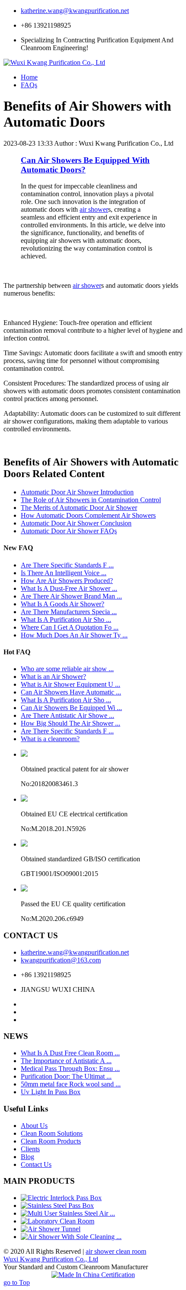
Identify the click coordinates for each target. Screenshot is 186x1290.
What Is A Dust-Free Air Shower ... (69, 588)
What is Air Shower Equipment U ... (70, 684)
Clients (30, 1149)
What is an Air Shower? (53, 676)
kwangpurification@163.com (61, 960)
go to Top (16, 1282)
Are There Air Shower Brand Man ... (71, 596)
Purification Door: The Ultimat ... (66, 1076)
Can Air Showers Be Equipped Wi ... (71, 707)
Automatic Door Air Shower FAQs (69, 531)
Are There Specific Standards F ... (67, 565)
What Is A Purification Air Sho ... (66, 619)
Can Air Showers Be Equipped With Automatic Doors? (85, 165)
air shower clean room (116, 1251)
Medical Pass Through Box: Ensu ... (70, 1068)
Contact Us (36, 1164)
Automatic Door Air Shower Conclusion (76, 523)
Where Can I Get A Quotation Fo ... (70, 627)
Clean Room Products (51, 1141)
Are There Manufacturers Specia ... (69, 611)
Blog (27, 1156)
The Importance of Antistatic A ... (66, 1060)
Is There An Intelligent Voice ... (63, 573)
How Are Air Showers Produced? (67, 580)
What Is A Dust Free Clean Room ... (70, 1053)
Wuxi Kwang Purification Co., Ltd (50, 1259)
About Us (34, 1125)
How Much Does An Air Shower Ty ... (74, 635)
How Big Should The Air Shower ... (70, 723)
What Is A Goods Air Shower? (62, 604)
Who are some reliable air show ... (67, 668)
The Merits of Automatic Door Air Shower (79, 507)
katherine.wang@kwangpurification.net (75, 10)
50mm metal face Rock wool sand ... (71, 1084)
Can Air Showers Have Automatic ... (71, 692)
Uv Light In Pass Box (50, 1092)
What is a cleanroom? (50, 738)
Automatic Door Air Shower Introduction (77, 492)
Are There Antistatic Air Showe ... (67, 715)
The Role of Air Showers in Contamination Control (91, 499)
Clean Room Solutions (52, 1133)
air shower (94, 209)
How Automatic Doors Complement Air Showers (88, 515)
